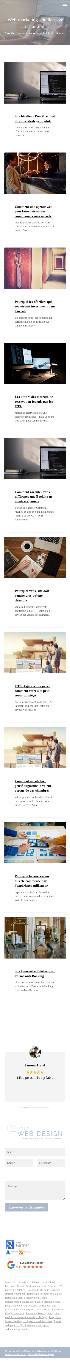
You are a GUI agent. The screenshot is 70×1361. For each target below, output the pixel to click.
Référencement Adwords (44, 1286)
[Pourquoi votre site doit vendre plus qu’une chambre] (35, 582)
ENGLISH (33, 1354)
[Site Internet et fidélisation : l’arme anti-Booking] (35, 960)
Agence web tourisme (38, 1309)
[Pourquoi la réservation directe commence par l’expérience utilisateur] (35, 867)
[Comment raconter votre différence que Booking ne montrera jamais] (35, 485)
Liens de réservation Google (32, 1297)
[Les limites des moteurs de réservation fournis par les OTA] (35, 388)
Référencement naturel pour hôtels (23, 1301)
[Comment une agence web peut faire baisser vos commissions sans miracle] (35, 198)
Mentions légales (46, 1354)
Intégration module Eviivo (37, 1321)
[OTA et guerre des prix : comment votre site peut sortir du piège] (35, 677)
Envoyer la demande (26, 1207)
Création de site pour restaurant (43, 1290)
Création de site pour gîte (42, 1305)
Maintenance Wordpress (16, 1354)
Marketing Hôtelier (33, 1351)
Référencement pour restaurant (21, 1293)
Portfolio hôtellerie (15, 1309)
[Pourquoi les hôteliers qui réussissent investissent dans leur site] (35, 293)
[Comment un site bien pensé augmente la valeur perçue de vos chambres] (35, 772)
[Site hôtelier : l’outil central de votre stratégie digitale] (35, 105)
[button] (65, 4)
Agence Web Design (52, 1351)
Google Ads (23, 1286)
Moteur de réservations (17, 1282)
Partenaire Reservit (36, 1313)
